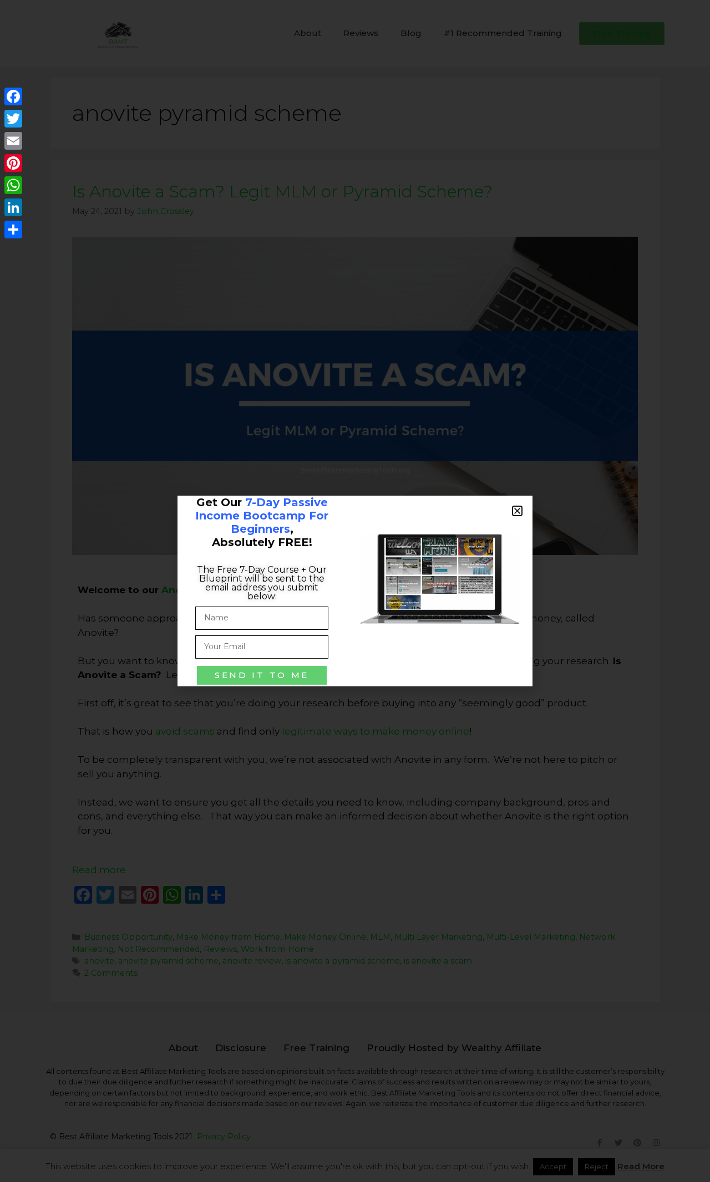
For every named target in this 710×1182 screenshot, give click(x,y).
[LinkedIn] (13, 207)
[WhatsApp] (13, 185)
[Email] (13, 141)
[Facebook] (13, 96)
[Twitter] (13, 119)
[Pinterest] (13, 163)
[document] (355, 591)
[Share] (13, 229)
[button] (517, 511)
